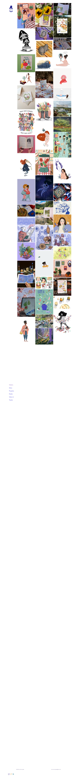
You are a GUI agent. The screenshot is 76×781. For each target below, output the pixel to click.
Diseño (11, 394)
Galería (11, 385)
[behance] (13, 774)
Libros (10, 388)
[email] (11, 774)
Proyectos (11, 391)
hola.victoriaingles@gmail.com (56, 769)
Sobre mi (11, 397)
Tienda (11, 400)
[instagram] (9, 774)
